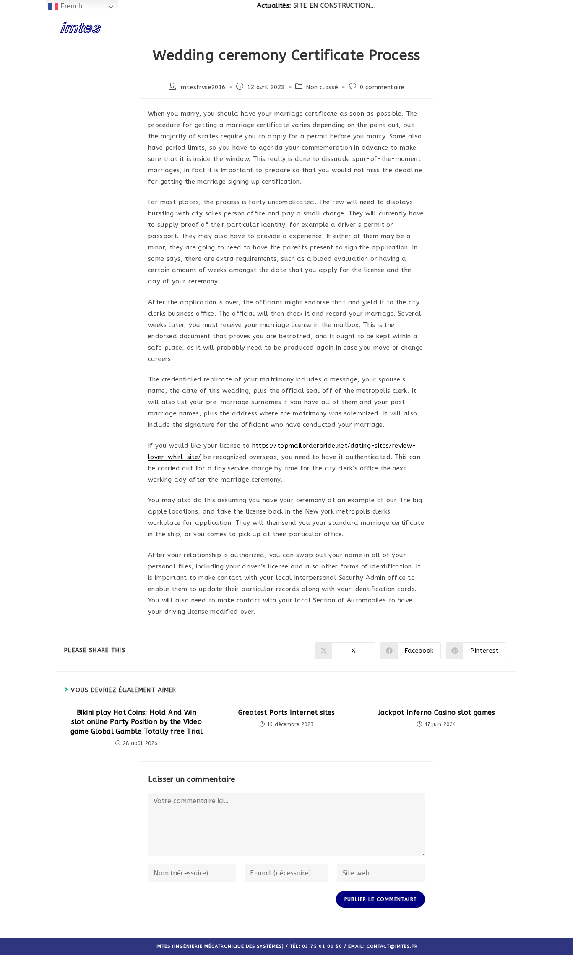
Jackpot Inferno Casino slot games (436, 712)
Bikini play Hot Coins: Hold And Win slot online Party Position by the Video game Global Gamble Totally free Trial (136, 721)
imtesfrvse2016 (203, 87)
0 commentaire (382, 87)
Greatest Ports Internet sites (286, 712)
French (70, 6)
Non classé (322, 87)
